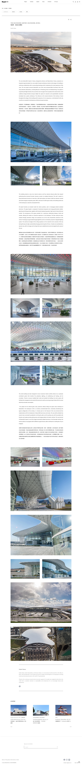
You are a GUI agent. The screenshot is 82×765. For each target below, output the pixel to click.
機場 (27, 11)
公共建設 (20, 11)
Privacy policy (7, 759)
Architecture (6, 11)
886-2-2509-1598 (77, 762)
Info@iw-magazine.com (67, 762)
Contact (17, 759)
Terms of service (13, 759)
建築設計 (13, 11)
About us (3, 759)
